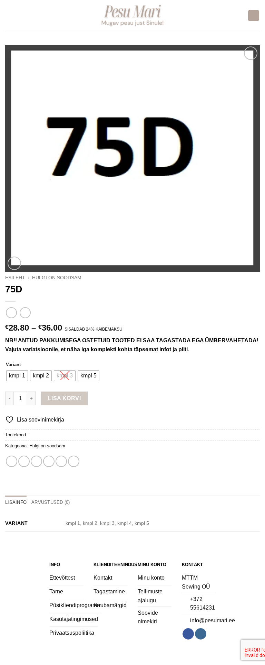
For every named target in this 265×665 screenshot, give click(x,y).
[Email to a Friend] (49, 461)
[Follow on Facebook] (188, 634)
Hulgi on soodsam (56, 277)
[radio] (17, 376)
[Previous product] (25, 312)
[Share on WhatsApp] (11, 461)
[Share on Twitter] (36, 461)
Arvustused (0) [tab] (50, 502)
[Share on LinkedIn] (73, 461)
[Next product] (11, 312)
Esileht (15, 277)
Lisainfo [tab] (16, 502)
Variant (13, 364)
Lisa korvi (64, 398)
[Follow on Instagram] (200, 634)
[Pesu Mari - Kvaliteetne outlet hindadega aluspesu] (132, 15)
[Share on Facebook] (24, 461)
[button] (9, 15)
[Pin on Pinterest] (61, 461)
